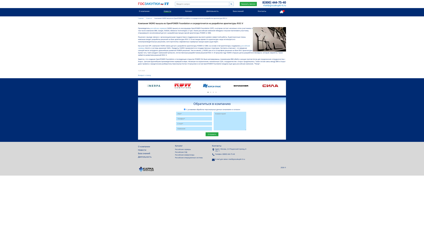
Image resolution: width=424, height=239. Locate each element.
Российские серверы (183, 149)
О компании (144, 11)
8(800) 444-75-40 (274, 2)
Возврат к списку (144, 75)
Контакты (262, 11)
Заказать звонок (248, 4)
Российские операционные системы (189, 158)
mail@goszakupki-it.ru (274, 5)
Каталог (188, 11)
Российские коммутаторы (184, 155)
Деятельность (212, 11)
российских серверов (158, 28)
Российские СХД (181, 152)
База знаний (238, 11)
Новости (167, 11)
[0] (281, 12)
